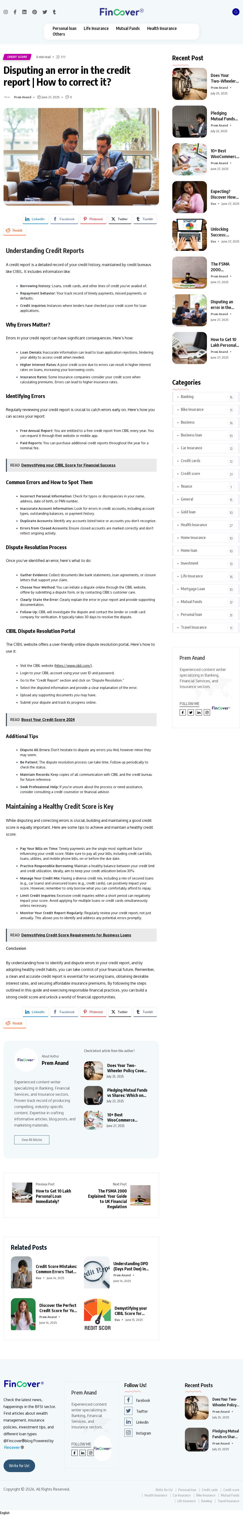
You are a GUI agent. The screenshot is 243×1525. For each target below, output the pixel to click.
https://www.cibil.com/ (73, 666)
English (4, 1513)
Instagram (143, 1433)
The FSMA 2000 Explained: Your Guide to (224, 266)
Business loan (191, 435)
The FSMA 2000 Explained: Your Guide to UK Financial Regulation (107, 1198)
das (38, 1278)
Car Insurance (191, 447)
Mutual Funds (128, 28)
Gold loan (188, 512)
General (187, 499)
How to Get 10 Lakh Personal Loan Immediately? (53, 1196)
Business (188, 422)
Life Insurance (96, 28)
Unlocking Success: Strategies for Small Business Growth (224, 232)
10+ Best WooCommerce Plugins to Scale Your (225, 153)
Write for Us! (19, 1465)
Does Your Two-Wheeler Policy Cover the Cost (223, 78)
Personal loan (64, 28)
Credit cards (190, 460)
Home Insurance (193, 537)
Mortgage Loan (193, 588)
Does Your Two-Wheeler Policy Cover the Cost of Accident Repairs (126, 1068)
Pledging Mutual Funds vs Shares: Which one (223, 116)
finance (186, 486)
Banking (187, 396)
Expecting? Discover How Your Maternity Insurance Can (224, 194)
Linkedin (142, 1422)
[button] (121, 1513)
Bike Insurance (192, 409)
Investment (189, 563)
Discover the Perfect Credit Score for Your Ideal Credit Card (58, 1308)
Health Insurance (162, 28)
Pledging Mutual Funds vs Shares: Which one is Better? (127, 1092)
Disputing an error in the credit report (222, 304)
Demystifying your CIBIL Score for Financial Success (131, 1310)
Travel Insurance (194, 627)
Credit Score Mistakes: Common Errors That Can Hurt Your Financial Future (57, 1269)
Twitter (142, 1411)
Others (59, 34)
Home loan (189, 550)
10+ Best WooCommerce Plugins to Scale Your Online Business (126, 1117)
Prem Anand (22, 97)
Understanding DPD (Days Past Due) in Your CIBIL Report (130, 1266)
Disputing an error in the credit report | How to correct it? (67, 76)
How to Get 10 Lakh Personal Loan (223, 342)
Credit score (17, 57)
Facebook (143, 1400)
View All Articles (32, 1140)
